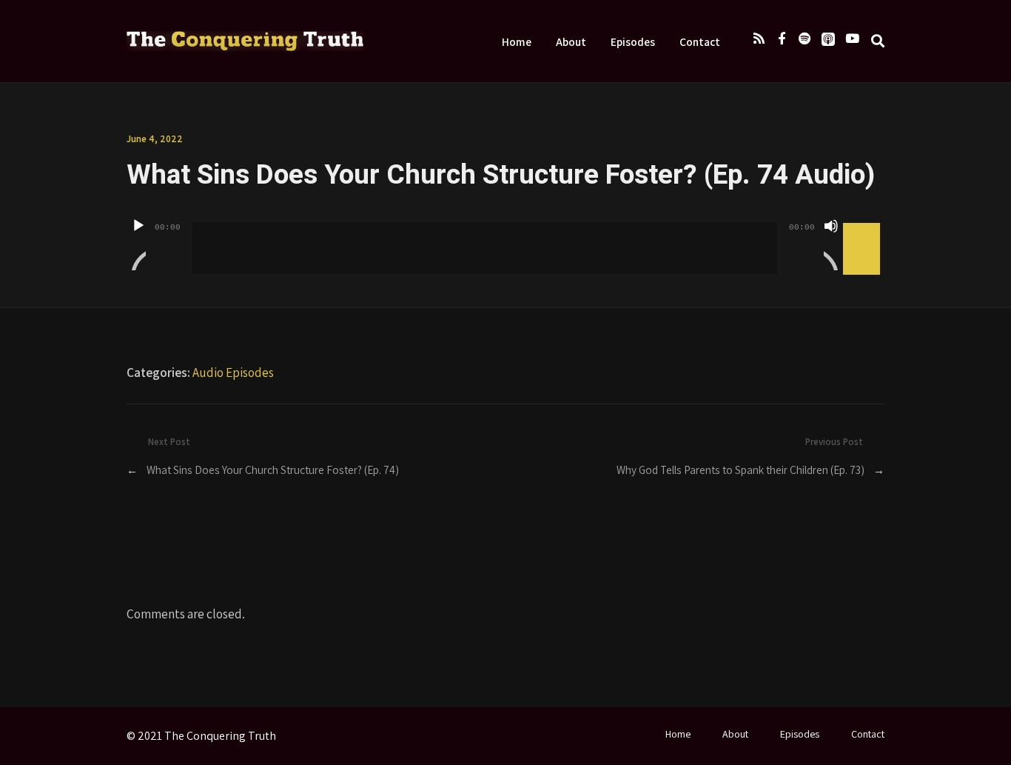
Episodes (633, 41)
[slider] (863, 224)
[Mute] (831, 244)
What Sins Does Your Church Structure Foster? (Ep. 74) (273, 469)
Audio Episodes (233, 372)
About (571, 41)
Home (516, 41)
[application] (505, 237)
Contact (699, 41)
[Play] (138, 244)
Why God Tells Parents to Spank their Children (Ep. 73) (740, 469)
